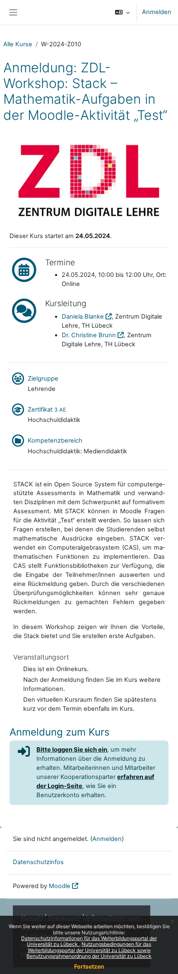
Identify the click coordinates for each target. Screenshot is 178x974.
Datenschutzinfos (38, 862)
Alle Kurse (17, 44)
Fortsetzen (89, 966)
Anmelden (156, 12)
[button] (122, 12)
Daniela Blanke (83, 316)
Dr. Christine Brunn (89, 335)
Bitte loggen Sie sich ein (71, 749)
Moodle (59, 886)
